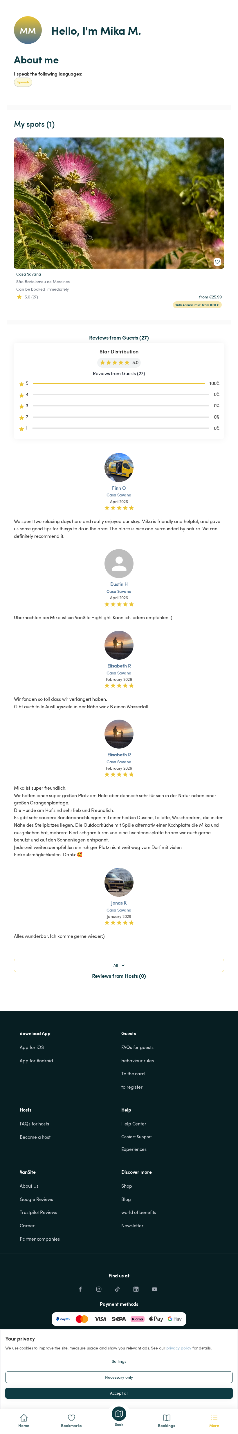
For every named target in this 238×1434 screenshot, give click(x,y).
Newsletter (132, 1225)
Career (27, 1225)
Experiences (134, 1149)
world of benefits (138, 1212)
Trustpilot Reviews (38, 1212)
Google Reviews (36, 1199)
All (115, 965)
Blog (126, 1199)
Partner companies (39, 1239)
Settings (119, 1361)
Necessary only (119, 1377)
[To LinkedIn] (136, 1287)
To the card (133, 1073)
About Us (29, 1186)
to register (132, 1087)
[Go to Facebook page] (80, 1287)
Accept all (119, 1393)
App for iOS (32, 1047)
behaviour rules (137, 1060)
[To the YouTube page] (154, 1287)
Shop (126, 1186)
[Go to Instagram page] (99, 1287)
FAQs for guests (137, 1047)
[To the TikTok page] (117, 1287)
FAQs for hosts (34, 1124)
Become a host (35, 1137)
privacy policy (179, 1348)
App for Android (36, 1060)
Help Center (133, 1124)
